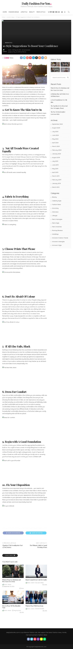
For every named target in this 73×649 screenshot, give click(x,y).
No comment (26, 50)
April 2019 (55, 172)
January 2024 (56, 154)
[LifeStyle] (55, 69)
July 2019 (55, 161)
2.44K (45, 610)
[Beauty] (55, 64)
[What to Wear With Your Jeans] (36, 597)
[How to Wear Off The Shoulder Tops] (13, 597)
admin (10, 50)
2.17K (22, 612)
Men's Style (55, 223)
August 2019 (56, 157)
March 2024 (56, 146)
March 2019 (55, 176)
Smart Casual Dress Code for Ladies (36, 580)
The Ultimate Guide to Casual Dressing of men (38, 546)
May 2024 (55, 139)
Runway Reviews (57, 230)
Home (5, 12)
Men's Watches (57, 227)
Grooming (55, 208)
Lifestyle (24, 12)
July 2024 (55, 131)
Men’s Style (40, 12)
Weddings (55, 234)
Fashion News (14, 12)
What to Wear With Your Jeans (34, 606)
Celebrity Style (56, 201)
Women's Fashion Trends (60, 238)
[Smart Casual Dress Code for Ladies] (36, 571)
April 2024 (55, 142)
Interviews (55, 212)
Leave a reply (9, 555)
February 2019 (56, 180)
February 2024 (56, 150)
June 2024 (55, 135)
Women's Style (8, 42)
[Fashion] (65, 69)
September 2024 (57, 124)
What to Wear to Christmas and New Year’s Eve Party (11, 580)
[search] (68, 12)
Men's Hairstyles (57, 219)
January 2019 (56, 183)
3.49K (45, 584)
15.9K (22, 588)
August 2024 (56, 128)
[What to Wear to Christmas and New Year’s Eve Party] (13, 571)
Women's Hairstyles (58, 241)
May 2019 (55, 168)
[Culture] (65, 64)
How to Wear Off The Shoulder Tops (11, 606)
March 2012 (55, 187)
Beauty (32, 12)
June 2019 (55, 165)
